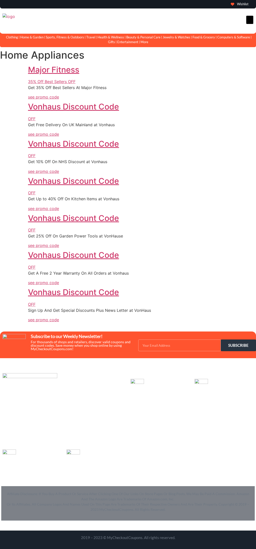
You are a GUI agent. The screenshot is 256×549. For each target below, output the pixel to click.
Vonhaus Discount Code (73, 106)
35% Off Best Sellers (52, 81)
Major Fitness (53, 70)
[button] (249, 20)
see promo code (43, 97)
